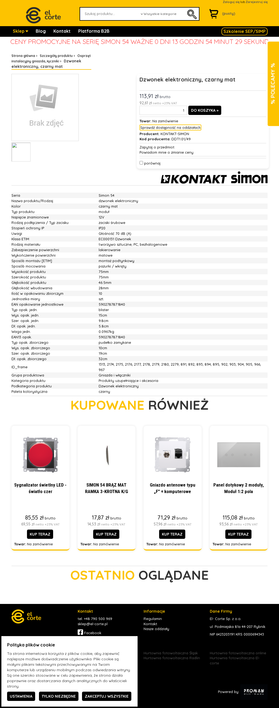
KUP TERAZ (40, 534)
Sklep (19, 31)
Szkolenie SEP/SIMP (244, 31)
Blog (41, 31)
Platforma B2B (94, 31)
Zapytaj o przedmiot (157, 147)
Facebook (92, 633)
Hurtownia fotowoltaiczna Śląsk (171, 653)
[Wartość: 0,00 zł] (215, 13)
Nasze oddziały (156, 629)
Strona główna (23, 56)
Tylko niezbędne (59, 696)
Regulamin (153, 618)
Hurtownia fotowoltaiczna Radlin (172, 658)
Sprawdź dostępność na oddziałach (170, 127)
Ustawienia (21, 696)
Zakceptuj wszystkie (107, 696)
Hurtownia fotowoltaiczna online (238, 653)
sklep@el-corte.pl (93, 624)
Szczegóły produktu (56, 56)
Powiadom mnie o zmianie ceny (166, 152)
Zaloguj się (231, 2)
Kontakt (62, 31)
